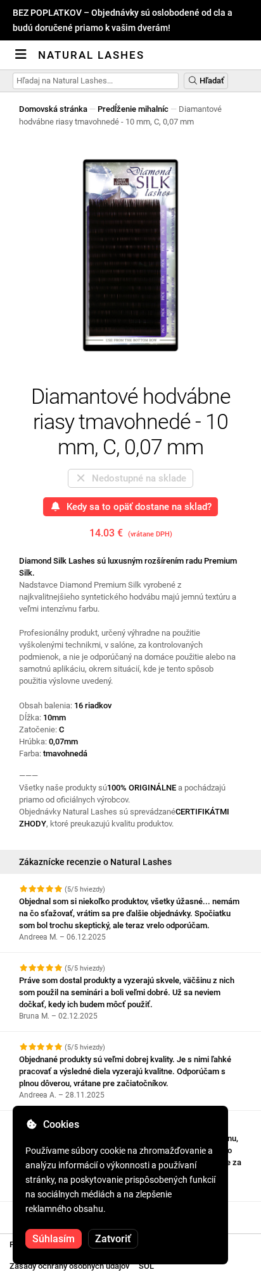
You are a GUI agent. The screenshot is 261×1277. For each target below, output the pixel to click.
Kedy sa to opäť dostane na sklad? (136, 506)
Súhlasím (53, 1239)
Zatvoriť (113, 1239)
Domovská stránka (53, 109)
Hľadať (211, 80)
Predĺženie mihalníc (133, 109)
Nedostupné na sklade (136, 478)
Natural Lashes (91, 55)
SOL (146, 1266)
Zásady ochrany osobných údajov (69, 1266)
